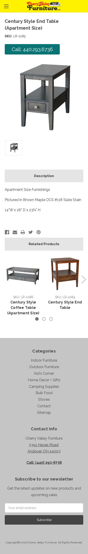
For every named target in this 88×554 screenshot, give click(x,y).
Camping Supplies (44, 386)
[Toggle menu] (6, 6)
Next (83, 279)
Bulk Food (44, 393)
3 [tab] (51, 319)
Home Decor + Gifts (44, 380)
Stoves (44, 399)
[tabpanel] (23, 286)
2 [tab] (44, 319)
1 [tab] (37, 319)
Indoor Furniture (44, 360)
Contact (44, 406)
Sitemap (44, 412)
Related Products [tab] (44, 244)
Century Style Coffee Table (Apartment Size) (23, 307)
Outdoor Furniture (44, 367)
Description (44, 176)
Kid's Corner (44, 373)
